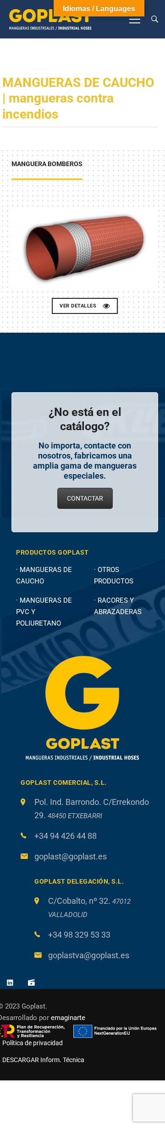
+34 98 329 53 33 (79, 934)
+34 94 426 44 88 (65, 836)
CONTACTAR (85, 498)
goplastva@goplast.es (88, 955)
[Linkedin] (10, 982)
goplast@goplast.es (70, 856)
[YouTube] (31, 982)
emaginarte (68, 1018)
